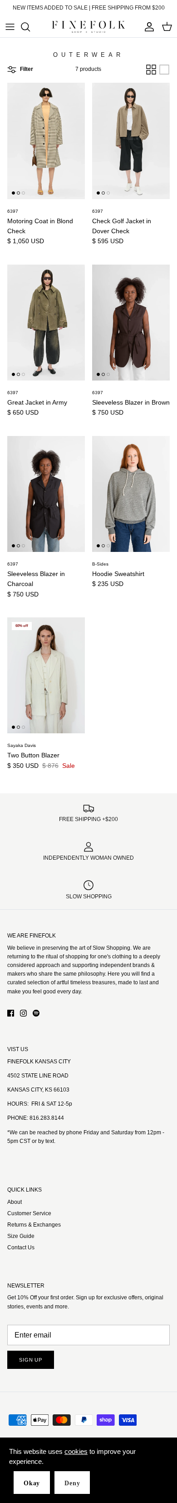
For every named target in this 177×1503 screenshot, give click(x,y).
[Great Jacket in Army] (46, 323)
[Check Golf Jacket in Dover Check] (131, 141)
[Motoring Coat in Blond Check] (46, 141)
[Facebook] (10, 1013)
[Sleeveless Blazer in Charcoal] (46, 494)
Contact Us (20, 1247)
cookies (76, 1451)
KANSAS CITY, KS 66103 (38, 1090)
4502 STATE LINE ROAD (38, 1075)
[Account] (147, 27)
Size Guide (20, 1236)
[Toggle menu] (10, 27)
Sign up (30, 1360)
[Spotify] (36, 1013)
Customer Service (29, 1213)
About (14, 1202)
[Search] (30, 27)
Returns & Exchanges (34, 1225)
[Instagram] (23, 1013)
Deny (72, 1483)
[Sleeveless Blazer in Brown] (131, 323)
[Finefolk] (88, 27)
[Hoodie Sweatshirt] (131, 494)
